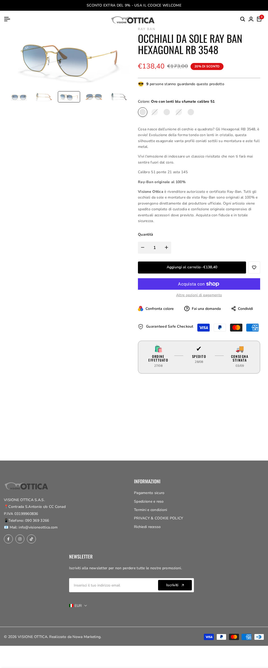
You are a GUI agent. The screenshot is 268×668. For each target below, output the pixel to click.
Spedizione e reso (149, 501)
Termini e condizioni (150, 509)
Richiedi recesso (147, 526)
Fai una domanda (206, 308)
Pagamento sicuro (149, 492)
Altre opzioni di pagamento (199, 295)
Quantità (145, 234)
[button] (254, 268)
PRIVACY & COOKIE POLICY (158, 518)
